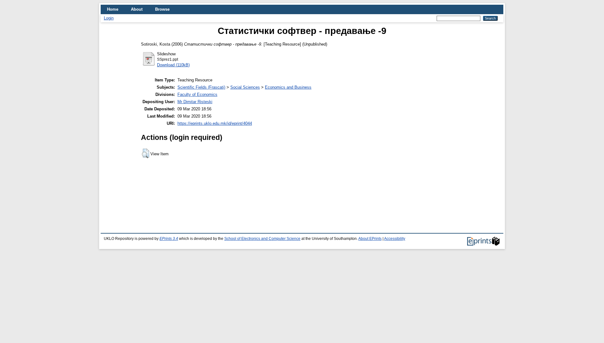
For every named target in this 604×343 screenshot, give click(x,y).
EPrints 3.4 (168, 239)
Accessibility (394, 239)
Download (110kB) (173, 65)
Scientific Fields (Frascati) (201, 87)
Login (109, 18)
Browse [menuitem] (162, 9)
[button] (145, 153)
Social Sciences (245, 87)
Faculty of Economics (197, 94)
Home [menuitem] (112, 9)
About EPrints (370, 239)
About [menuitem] (137, 9)
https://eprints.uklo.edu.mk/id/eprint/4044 (214, 123)
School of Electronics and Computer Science (262, 239)
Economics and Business (288, 87)
